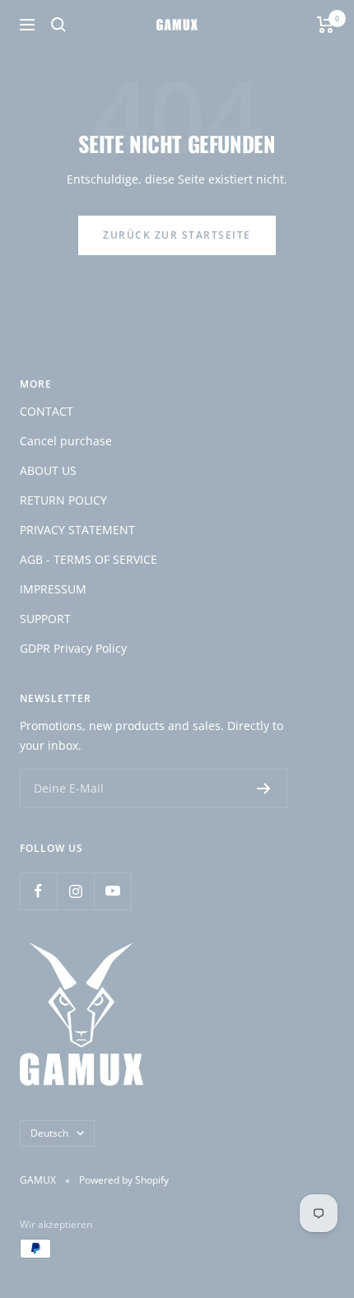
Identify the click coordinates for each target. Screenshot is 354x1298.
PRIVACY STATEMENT (77, 529)
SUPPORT (45, 618)
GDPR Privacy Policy (73, 648)
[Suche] (58, 24)
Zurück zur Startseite (177, 235)
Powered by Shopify (124, 1180)
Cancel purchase (66, 441)
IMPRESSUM (53, 589)
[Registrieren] (264, 788)
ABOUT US (48, 470)
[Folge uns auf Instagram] (75, 891)
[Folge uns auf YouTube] (112, 891)
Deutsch (49, 1133)
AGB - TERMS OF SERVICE (88, 559)
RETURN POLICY (63, 500)
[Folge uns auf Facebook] (38, 891)
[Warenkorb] (325, 24)
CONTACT (46, 411)
